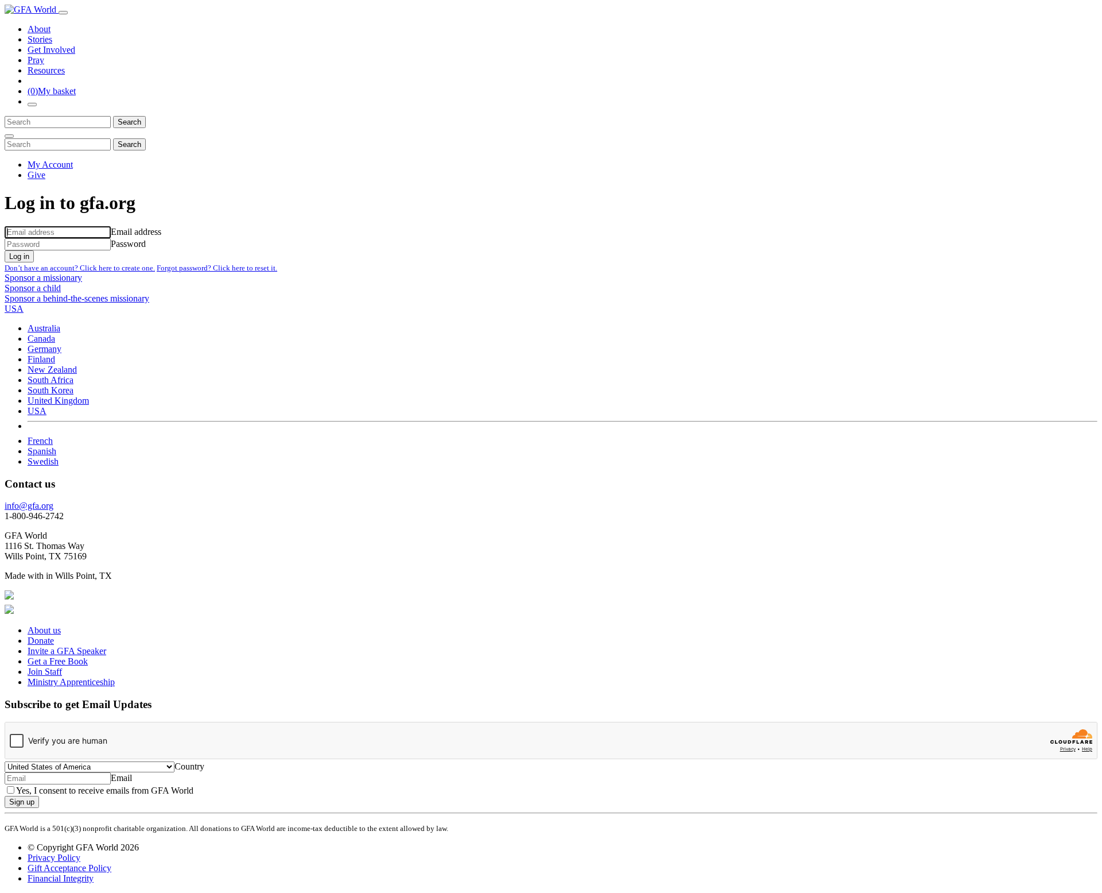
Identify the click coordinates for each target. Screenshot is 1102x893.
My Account (50, 164)
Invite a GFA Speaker (67, 651)
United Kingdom (58, 400)
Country (189, 766)
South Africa (50, 380)
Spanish (42, 451)
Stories (40, 39)
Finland (41, 359)
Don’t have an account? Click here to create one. (80, 268)
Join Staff (45, 671)
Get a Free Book (58, 661)
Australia (44, 328)
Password (128, 244)
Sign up (21, 802)
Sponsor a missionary (43, 278)
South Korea (50, 390)
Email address (136, 232)
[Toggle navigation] (63, 12)
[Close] (9, 136)
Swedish (43, 461)
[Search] (32, 104)
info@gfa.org (29, 506)
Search (129, 122)
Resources (46, 70)
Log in (19, 256)
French (40, 441)
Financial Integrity (61, 878)
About (39, 29)
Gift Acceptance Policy (69, 868)
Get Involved (51, 50)
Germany (44, 349)
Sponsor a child (33, 288)
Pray (36, 60)
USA (37, 411)
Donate (41, 640)
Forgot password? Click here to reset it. (217, 268)
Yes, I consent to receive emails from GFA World (104, 790)
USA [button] (14, 309)
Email (121, 778)
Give (36, 175)
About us (44, 630)
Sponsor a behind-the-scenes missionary (77, 298)
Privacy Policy (54, 858)
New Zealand (52, 369)
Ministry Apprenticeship (71, 682)
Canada (41, 338)
